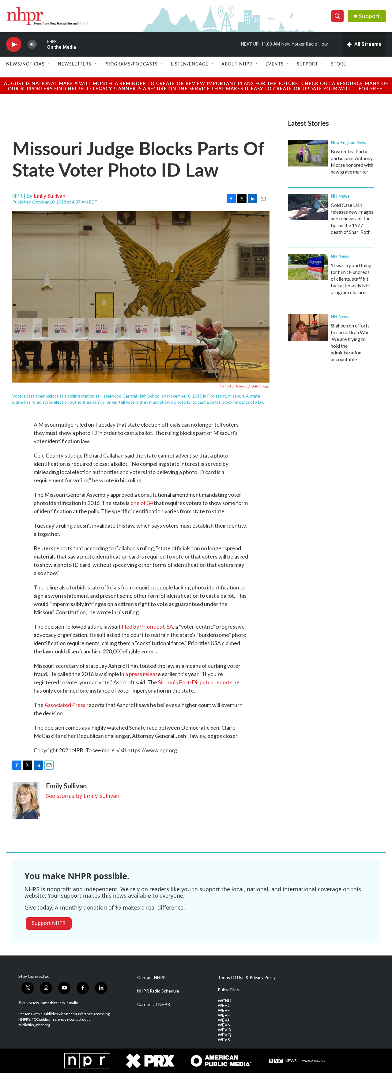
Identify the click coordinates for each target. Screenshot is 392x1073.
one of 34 (141, 502)
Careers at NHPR (153, 1004)
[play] (14, 44)
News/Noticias (25, 64)
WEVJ (223, 1020)
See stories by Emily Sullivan (82, 795)
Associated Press (64, 704)
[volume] (32, 44)
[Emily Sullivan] (26, 800)
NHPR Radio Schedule (158, 991)
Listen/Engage (189, 64)
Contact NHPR (151, 977)
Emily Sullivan (50, 195)
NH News (340, 196)
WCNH (224, 1000)
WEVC (224, 1005)
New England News (349, 142)
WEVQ (224, 1034)
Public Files (228, 989)
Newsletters (74, 64)
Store (338, 64)
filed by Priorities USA (147, 626)
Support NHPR (49, 923)
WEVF (224, 1010)
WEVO (224, 1029)
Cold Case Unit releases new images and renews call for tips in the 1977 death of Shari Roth (352, 218)
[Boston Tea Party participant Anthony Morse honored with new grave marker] (308, 153)
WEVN (224, 1025)
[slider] (42, 44)
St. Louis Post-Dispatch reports (195, 682)
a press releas (141, 674)
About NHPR (236, 64)
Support (369, 16)
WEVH (224, 1015)
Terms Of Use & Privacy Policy (247, 977)
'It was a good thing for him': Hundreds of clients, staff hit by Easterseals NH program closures (351, 278)
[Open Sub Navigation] (49, 63)
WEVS (224, 1039)
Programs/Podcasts (131, 64)
